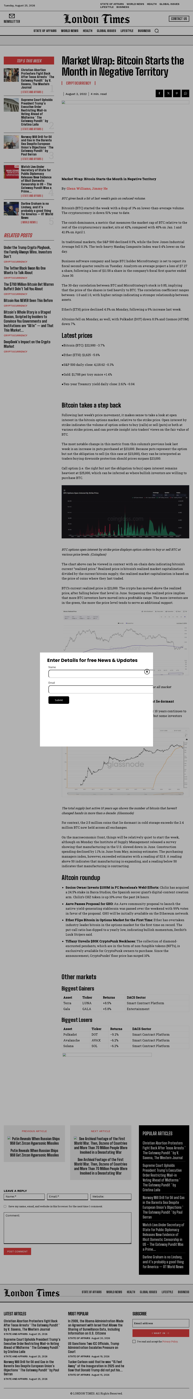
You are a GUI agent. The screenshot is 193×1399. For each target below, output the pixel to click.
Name (52, 667)
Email (51, 682)
